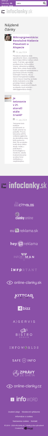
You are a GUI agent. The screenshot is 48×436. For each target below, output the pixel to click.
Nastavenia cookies (21, 421)
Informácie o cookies (24, 416)
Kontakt (34, 421)
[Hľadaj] (44, 3)
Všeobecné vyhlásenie (31, 412)
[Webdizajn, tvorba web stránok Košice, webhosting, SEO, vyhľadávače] (28, 428)
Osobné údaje (14, 412)
